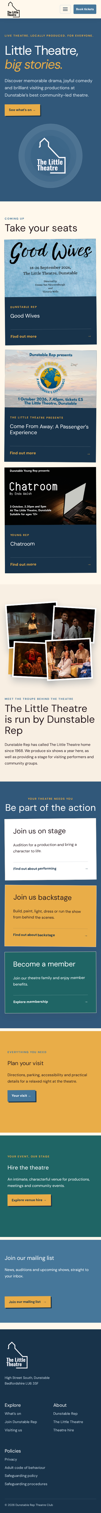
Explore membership (50, 1001)
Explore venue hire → (29, 1200)
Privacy (11, 1459)
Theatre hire (63, 1430)
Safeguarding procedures (26, 1484)
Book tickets (85, 9)
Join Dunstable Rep (21, 1422)
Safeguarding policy (21, 1475)
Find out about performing (50, 868)
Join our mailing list (28, 1302)
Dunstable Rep (65, 1413)
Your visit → (21, 1095)
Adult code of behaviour (25, 1467)
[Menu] (65, 9)
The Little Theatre (68, 1422)
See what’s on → (22, 110)
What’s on (13, 1413)
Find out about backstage (50, 935)
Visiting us (13, 1430)
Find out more (51, 336)
